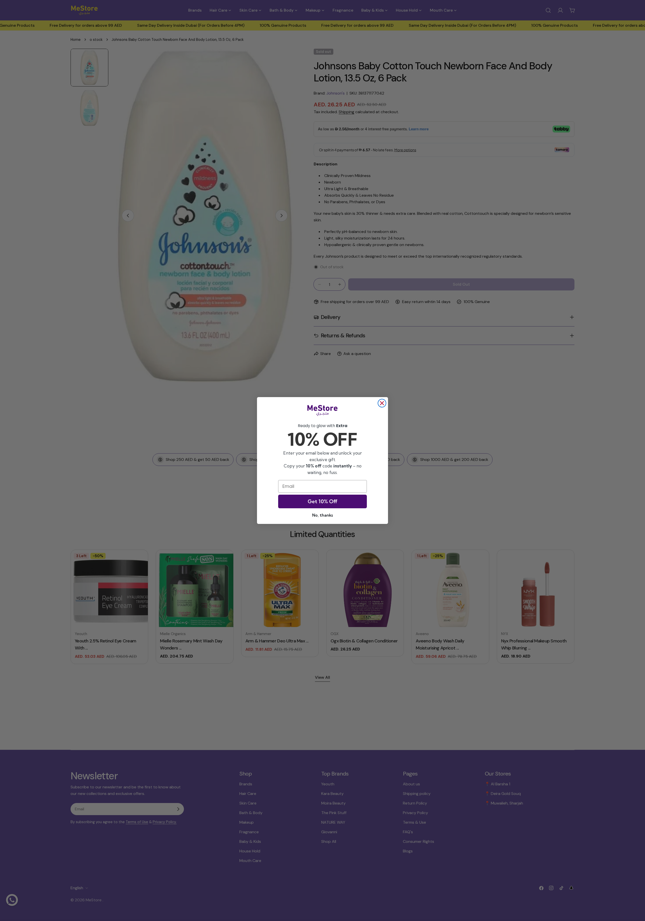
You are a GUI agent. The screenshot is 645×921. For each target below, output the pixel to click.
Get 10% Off (322, 501)
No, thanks (322, 515)
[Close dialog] (382, 403)
